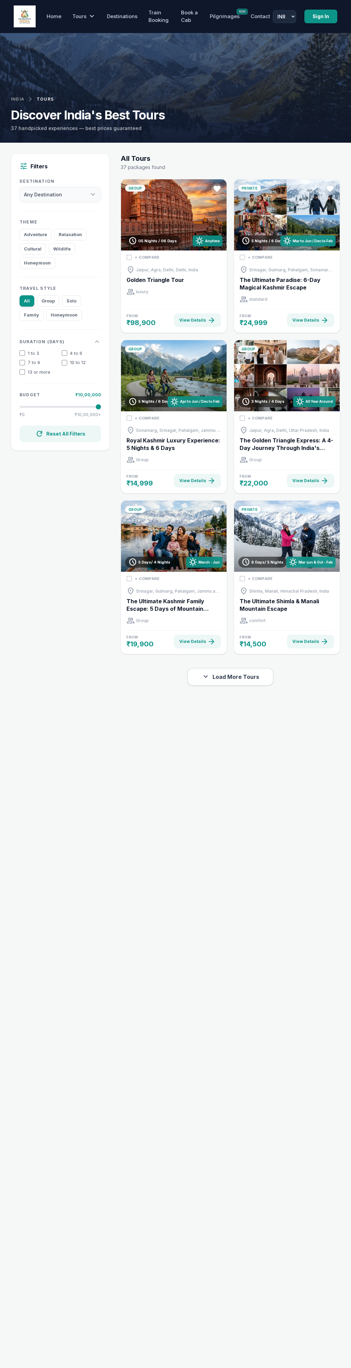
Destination (37, 181)
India (17, 99)
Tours (84, 16)
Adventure (35, 234)
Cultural (32, 248)
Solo (71, 301)
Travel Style (38, 288)
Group (48, 301)
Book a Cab (189, 16)
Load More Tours (230, 677)
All (27, 301)
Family (31, 315)
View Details (197, 320)
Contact (260, 16)
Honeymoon (37, 263)
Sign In (321, 16)
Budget (30, 394)
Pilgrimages (225, 16)
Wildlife (62, 248)
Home (54, 16)
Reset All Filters (60, 434)
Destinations (122, 16)
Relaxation (70, 234)
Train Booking (158, 16)
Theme (28, 221)
